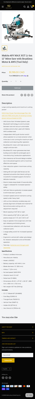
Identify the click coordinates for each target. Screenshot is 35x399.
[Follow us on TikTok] (10, 377)
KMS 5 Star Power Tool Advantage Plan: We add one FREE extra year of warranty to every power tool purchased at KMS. (17, 115)
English (5, 369)
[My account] (28, 7)
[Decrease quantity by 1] (11, 81)
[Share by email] (32, 95)
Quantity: (5, 81)
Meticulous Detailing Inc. (11, 66)
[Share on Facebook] (21, 95)
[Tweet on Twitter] (28, 95)
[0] (32, 7)
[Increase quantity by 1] (21, 81)
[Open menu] (3, 6)
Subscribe (8, 360)
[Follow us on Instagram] (6, 377)
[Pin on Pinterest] (25, 95)
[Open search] (25, 7)
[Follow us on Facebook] (3, 377)
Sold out (17, 88)
